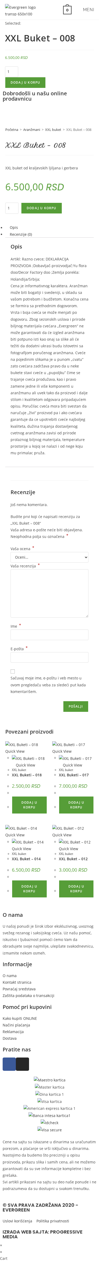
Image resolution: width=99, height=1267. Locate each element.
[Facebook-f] (9, 1064)
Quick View (25, 765)
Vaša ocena (22, 548)
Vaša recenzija (25, 565)
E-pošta (19, 648)
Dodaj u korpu (25, 82)
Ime (16, 626)
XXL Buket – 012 (73, 858)
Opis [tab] (14, 227)
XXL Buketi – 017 (74, 774)
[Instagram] (22, 1064)
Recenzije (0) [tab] (21, 234)
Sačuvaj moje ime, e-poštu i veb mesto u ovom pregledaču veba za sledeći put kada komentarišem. (48, 684)
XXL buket (53, 129)
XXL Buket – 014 (26, 858)
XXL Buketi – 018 (27, 774)
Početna (11, 129)
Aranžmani (31, 129)
